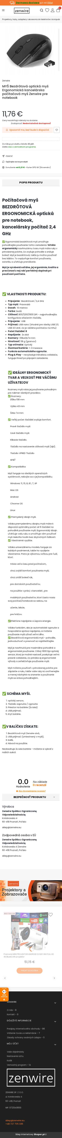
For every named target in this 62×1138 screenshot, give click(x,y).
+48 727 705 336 (14, 1123)
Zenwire (6, 80)
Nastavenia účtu (15, 1056)
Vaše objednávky (15, 1051)
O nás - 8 (11, 1010)
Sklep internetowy (30, 1134)
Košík (9, 1060)
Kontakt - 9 (12, 1014)
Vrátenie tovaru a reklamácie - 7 (23, 1033)
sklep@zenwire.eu (11, 827)
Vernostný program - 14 (19, 1064)
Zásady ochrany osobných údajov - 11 (25, 1037)
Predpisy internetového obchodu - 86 (26, 1028)
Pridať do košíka (29, 970)
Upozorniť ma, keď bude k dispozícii (29, 129)
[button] (17, 791)
